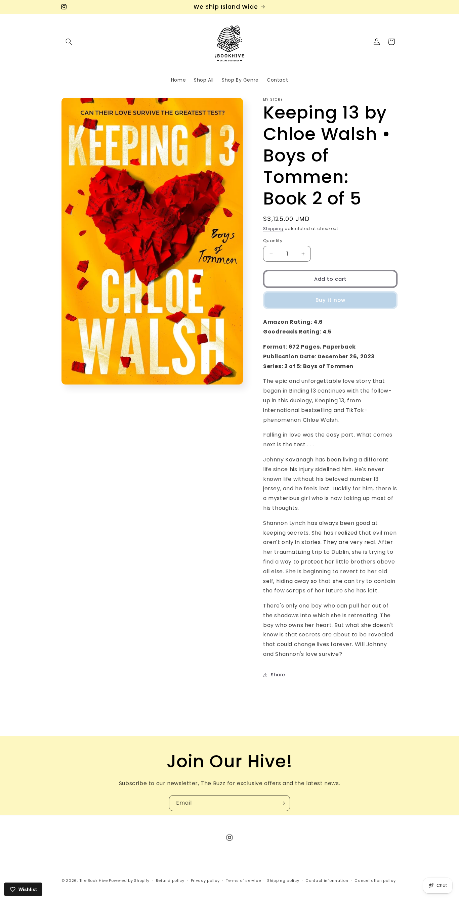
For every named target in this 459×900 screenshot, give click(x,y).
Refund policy (170, 880)
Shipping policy (283, 880)
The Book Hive (93, 880)
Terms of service (243, 880)
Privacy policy (205, 880)
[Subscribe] (282, 803)
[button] (68, 41)
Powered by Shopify (129, 880)
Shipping (273, 228)
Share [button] (278, 674)
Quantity (272, 240)
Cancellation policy (374, 880)
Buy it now (330, 300)
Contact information (326, 880)
